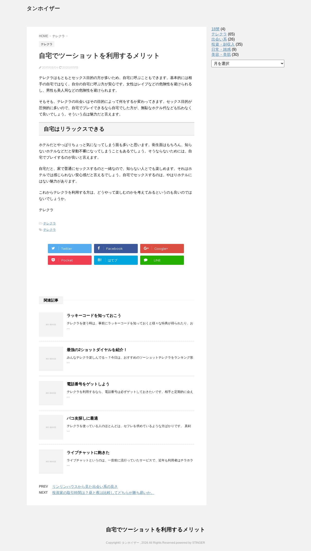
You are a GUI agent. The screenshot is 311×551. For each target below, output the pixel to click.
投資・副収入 (223, 44)
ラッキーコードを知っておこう (94, 315)
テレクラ (49, 223)
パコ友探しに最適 (82, 418)
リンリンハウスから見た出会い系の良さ (85, 486)
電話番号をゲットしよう (88, 384)
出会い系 (219, 39)
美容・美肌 (221, 54)
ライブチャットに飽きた (88, 452)
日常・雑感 (221, 49)
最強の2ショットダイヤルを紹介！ (97, 350)
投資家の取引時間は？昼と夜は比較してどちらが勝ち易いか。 (103, 493)
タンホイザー (43, 8)
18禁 (215, 29)
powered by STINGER (190, 542)
